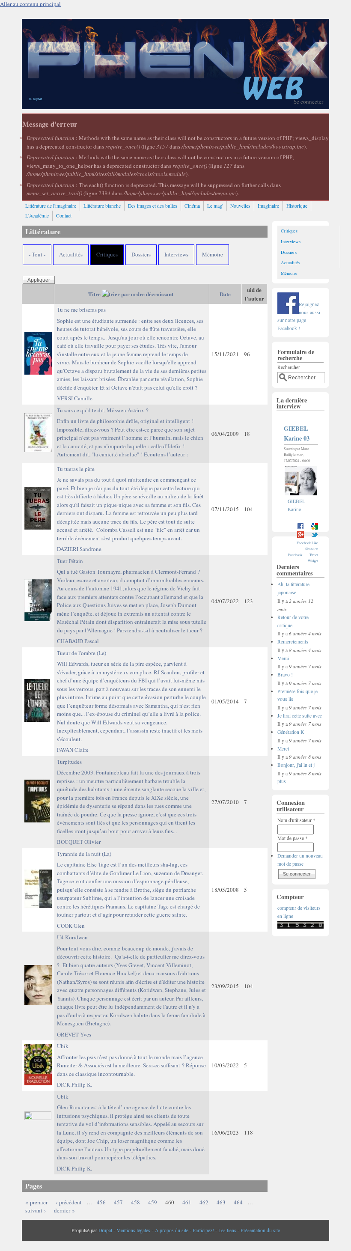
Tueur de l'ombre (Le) (131, 696)
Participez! (203, 1230)
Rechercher (288, 367)
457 (118, 1202)
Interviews (176, 254)
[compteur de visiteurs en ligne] (300, 927)
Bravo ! (285, 674)
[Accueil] (175, 106)
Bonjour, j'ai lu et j (296, 765)
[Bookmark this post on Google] (314, 528)
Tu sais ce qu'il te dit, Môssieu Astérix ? (130, 432)
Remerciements (292, 641)
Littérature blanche (102, 206)
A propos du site (171, 1230)
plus (281, 781)
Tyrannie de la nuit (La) (130, 884)
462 (203, 1202)
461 (186, 1202)
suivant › (35, 1210)
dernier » (64, 1210)
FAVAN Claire (73, 750)
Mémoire (212, 254)
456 (101, 1202)
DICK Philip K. (74, 1084)
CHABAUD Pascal (78, 641)
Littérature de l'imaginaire (50, 206)
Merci (283, 658)
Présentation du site (260, 1230)
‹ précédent (69, 1202)
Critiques (107, 254)
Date (225, 294)
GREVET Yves (74, 1034)
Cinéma (192, 206)
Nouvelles (240, 206)
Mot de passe (292, 838)
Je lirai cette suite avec (299, 715)
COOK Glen (71, 925)
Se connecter (308, 101)
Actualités (71, 254)
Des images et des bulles (152, 206)
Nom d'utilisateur (296, 820)
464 (238, 1202)
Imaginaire (268, 206)
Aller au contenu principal (30, 4)
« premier (36, 1202)
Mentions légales (133, 1230)
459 (152, 1202)
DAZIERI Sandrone (79, 549)
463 (221, 1202)
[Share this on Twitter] (314, 536)
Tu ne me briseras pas (131, 348)
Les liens (227, 1230)
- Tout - (37, 254)
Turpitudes (131, 796)
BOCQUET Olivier (79, 842)
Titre (94, 294)
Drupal (105, 1230)
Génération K (290, 732)
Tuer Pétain (131, 595)
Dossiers (141, 254)
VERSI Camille (74, 398)
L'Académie (37, 215)
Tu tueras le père (130, 503)
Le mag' (215, 206)
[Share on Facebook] (300, 528)
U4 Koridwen (131, 980)
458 (135, 1202)
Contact (63, 215)
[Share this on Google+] (300, 536)
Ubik (131, 1060)
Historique (296, 206)
